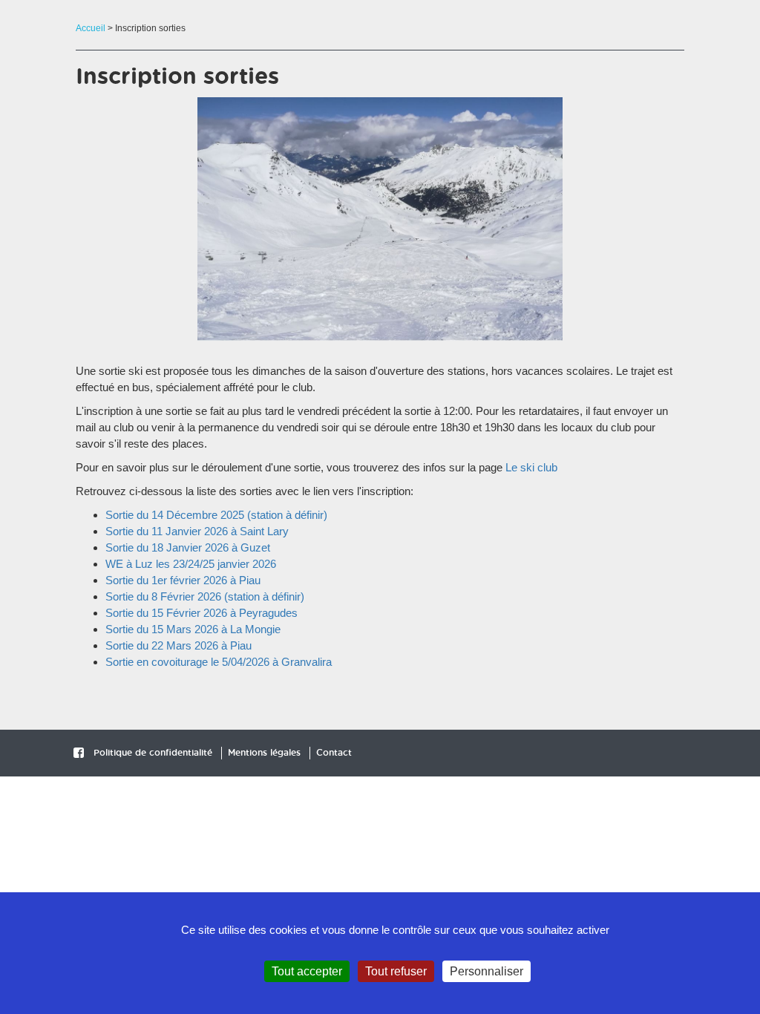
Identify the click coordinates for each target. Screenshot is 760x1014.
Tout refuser (396, 971)
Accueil (90, 28)
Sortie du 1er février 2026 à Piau (183, 580)
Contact (334, 752)
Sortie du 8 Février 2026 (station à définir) (204, 596)
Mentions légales (264, 752)
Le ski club (531, 467)
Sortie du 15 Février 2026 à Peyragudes (201, 612)
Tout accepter (307, 971)
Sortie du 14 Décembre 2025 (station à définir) (216, 514)
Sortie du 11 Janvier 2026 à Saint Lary (197, 531)
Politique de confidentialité (153, 752)
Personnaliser (486, 971)
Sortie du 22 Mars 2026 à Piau (178, 645)
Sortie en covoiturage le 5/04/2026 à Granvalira (218, 661)
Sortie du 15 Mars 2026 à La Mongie (193, 629)
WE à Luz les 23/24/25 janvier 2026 (190, 563)
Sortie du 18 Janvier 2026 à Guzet (187, 547)
